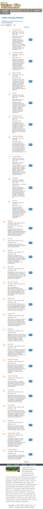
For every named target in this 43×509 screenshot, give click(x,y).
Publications (24, 464)
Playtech (10, 221)
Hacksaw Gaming (17, 52)
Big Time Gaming (13, 282)
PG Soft (10, 239)
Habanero (10, 329)
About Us (9, 464)
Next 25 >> (27, 27)
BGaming (10, 420)
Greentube (11, 390)
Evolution (15, 178)
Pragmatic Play (16, 30)
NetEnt (14, 93)
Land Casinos (32, 464)
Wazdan (10, 250)
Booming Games (17, 116)
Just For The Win (13, 376)
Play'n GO (10, 344)
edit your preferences (7, 22)
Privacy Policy (30, 507)
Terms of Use (19, 507)
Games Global (16, 156)
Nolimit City (11, 298)
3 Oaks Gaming (12, 449)
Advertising (16, 464)
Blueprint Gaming (13, 359)
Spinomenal (11, 313)
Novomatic (11, 266)
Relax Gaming (16, 73)
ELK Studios (11, 405)
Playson (14, 201)
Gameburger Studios (14, 433)
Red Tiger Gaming (17, 136)
